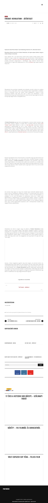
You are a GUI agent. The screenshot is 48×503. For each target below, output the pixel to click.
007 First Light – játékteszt (30, 343)
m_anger (8, 23)
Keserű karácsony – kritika (10, 343)
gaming (13, 312)
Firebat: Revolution (9, 312)
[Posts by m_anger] (5, 23)
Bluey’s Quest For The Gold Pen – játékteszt (13, 357)
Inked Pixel (16, 312)
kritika (23, 312)
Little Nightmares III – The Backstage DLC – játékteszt (33, 357)
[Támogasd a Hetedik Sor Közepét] (24, 11)
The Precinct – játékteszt (24, 287)
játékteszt (20, 312)
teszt (25, 312)
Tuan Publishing (28, 312)
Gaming (6, 16)
